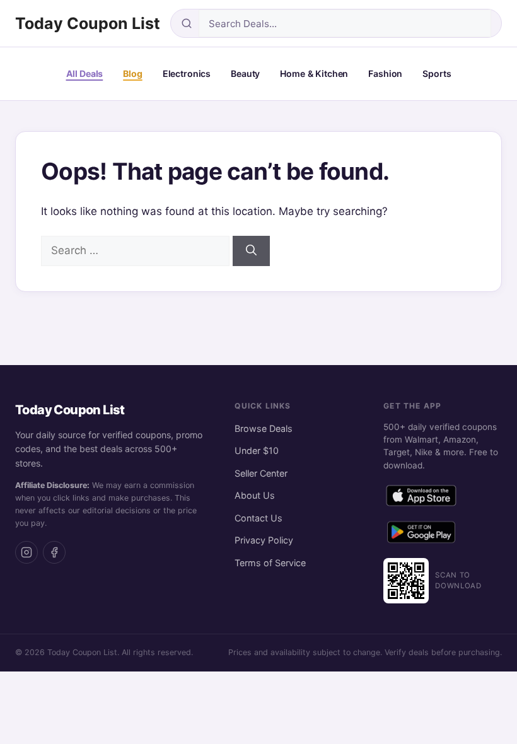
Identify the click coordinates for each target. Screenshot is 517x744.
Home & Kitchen (314, 73)
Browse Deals (264, 428)
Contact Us (258, 518)
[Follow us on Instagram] (26, 552)
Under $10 (257, 450)
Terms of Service (270, 562)
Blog (132, 73)
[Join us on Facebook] (54, 552)
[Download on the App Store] (421, 498)
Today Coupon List (87, 23)
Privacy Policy (264, 540)
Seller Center (261, 473)
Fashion (385, 73)
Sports (436, 73)
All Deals (84, 73)
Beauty (245, 73)
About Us (255, 495)
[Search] (251, 251)
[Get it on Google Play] (421, 535)
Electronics (187, 73)
